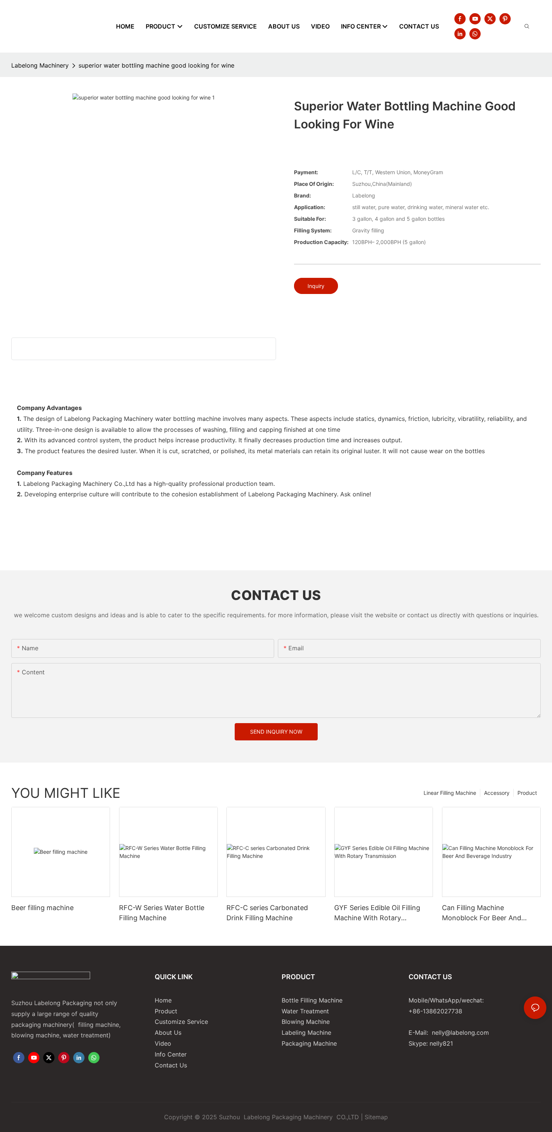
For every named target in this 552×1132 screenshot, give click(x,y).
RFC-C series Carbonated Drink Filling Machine (267, 913)
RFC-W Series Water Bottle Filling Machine (161, 913)
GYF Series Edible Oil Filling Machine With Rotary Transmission (377, 913)
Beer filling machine (42, 908)
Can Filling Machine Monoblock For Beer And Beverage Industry (481, 913)
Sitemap (376, 1117)
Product (527, 793)
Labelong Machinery (40, 65)
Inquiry (316, 286)
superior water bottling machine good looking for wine (156, 65)
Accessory (497, 793)
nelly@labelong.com (460, 1032)
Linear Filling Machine (450, 793)
